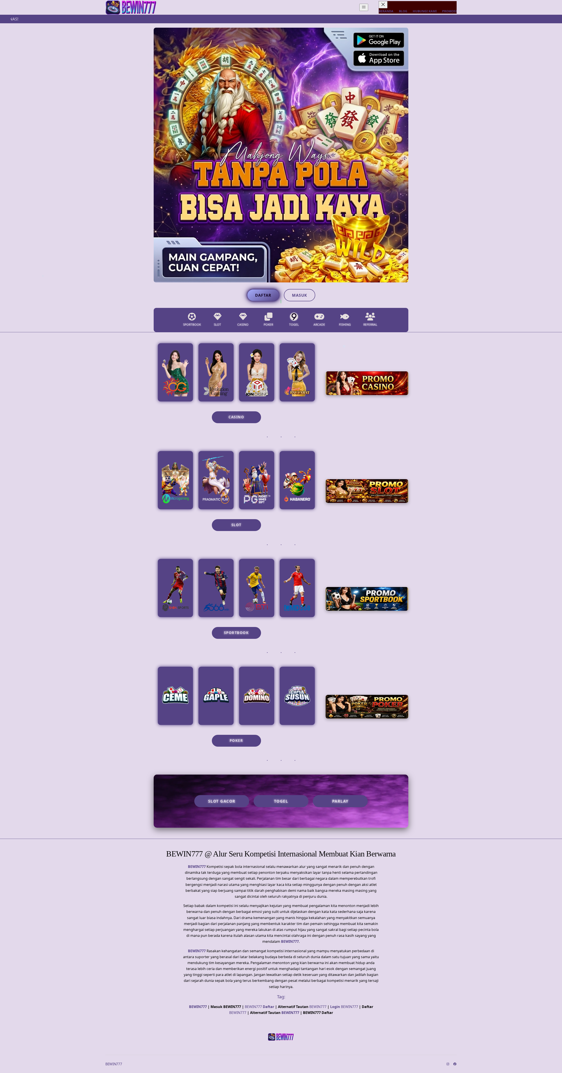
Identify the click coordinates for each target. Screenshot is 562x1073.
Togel (281, 801)
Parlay (340, 801)
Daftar (263, 295)
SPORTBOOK (236, 632)
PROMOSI (449, 11)
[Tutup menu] (383, 4)
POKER (236, 740)
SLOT (236, 524)
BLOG (403, 11)
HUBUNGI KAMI (425, 11)
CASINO (236, 417)
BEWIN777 (197, 866)
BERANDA (386, 11)
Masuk (299, 295)
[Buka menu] (363, 7)
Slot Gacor (222, 801)
